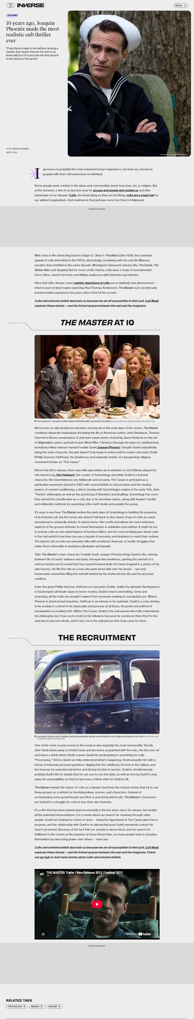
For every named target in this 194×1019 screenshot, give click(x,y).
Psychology (15, 1006)
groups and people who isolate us (115, 190)
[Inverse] (31, 5)
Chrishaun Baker (20, 149)
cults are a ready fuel (140, 195)
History (52, 1006)
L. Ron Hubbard (63, 475)
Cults (72, 195)
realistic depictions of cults (92, 283)
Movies (35, 1006)
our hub (45, 857)
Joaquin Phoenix (108, 447)
